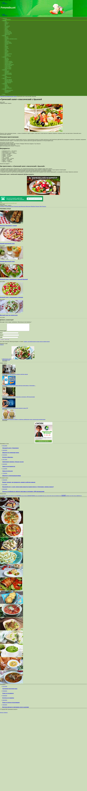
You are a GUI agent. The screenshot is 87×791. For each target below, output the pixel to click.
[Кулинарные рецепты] (8, 12)
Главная (2, 96)
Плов (6, 39)
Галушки (6, 51)
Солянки (7, 27)
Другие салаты (8, 68)
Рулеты (6, 47)
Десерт (4, 75)
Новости (6, 92)
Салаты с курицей (9, 62)
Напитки (4, 83)
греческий (5, 203)
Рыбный (6, 60)
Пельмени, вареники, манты (11, 38)
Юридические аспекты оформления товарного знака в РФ (15, 408)
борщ (1, 495)
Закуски (4, 78)
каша (15, 495)
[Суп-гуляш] (11, 536)
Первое (4, 20)
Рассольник (7, 25)
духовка (9, 495)
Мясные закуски (8, 79)
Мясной (6, 58)
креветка (25, 495)
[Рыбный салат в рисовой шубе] (9, 510)
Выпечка (4, 69)
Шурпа (6, 29)
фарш (72, 495)
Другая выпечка (8, 74)
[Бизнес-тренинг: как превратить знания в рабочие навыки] (8, 373)
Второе (4, 35)
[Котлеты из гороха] (11, 603)
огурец (48, 495)
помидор (57, 495)
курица (33, 495)
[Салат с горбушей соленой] (11, 576)
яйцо (81, 495)
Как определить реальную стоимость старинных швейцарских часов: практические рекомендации (23, 419)
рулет (60, 495)
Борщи (6, 23)
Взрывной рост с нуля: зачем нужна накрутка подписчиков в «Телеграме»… (19, 385)
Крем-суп (7, 22)
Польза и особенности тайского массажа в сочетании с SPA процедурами (18, 396)
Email (1, 335)
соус (70, 495)
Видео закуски (8, 82)
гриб (7, 495)
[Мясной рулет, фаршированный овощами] (11, 590)
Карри (6, 52)
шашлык (78, 495)
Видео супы (7, 34)
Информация (8, 19)
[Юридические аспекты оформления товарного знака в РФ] (8, 407)
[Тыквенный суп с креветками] (11, 669)
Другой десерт (8, 77)
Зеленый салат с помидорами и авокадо (11, 297)
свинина (67, 495)
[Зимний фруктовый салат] (11, 259)
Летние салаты (8, 63)
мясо (44, 495)
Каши (6, 49)
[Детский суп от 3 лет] (11, 523)
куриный (29, 495)
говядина (3, 495)
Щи (5, 24)
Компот (6, 85)
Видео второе (8, 55)
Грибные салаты (8, 61)
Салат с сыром (8, 67)
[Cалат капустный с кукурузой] (11, 563)
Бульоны (7, 30)
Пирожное (7, 70)
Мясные (6, 36)
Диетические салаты (9, 64)
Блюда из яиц (8, 42)
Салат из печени (8, 65)
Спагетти (7, 48)
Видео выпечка (8, 73)
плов (55, 495)
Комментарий (3, 330)
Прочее (4, 89)
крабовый (22, 495)
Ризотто (6, 44)
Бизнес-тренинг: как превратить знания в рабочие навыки (15, 374)
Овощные (7, 40)
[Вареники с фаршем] (11, 550)
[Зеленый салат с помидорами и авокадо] (11, 294)
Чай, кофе (7, 86)
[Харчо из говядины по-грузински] (11, 683)
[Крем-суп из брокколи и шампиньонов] (11, 656)
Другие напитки (8, 88)
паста (53, 495)
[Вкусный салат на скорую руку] (11, 312)
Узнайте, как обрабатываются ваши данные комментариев (37, 341)
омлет (50, 495)
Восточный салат (6, 360)
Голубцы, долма (8, 43)
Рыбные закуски (8, 80)
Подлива (7, 54)
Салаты (4, 56)
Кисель (6, 84)
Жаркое (6, 46)
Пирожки (7, 71)
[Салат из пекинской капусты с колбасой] (11, 630)
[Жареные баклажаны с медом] (11, 223)
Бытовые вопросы (9, 90)
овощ (46, 495)
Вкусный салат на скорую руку (9, 315)
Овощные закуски (9, 81)
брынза (1, 203)
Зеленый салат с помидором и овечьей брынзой (14, 279)
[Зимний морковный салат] (11, 241)
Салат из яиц (7, 66)
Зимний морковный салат (7, 243)
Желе (6, 76)
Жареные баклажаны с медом (8, 225)
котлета (19, 495)
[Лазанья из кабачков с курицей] (11, 643)
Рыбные (6, 37)
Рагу (6, 45)
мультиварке (40, 495)
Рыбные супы (8, 31)
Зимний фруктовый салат (7, 261)
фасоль (75, 495)
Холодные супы (8, 32)
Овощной (7, 59)
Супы (6, 21)
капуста (12, 495)
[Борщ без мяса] (11, 616)
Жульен (6, 50)
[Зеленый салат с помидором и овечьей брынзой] (11, 277)
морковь (36, 495)
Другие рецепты (8, 33)
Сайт (1, 337)
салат (15, 203)
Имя (1, 332)
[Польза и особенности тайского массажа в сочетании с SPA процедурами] (8, 395)
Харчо (6, 28)
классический (11, 203)
